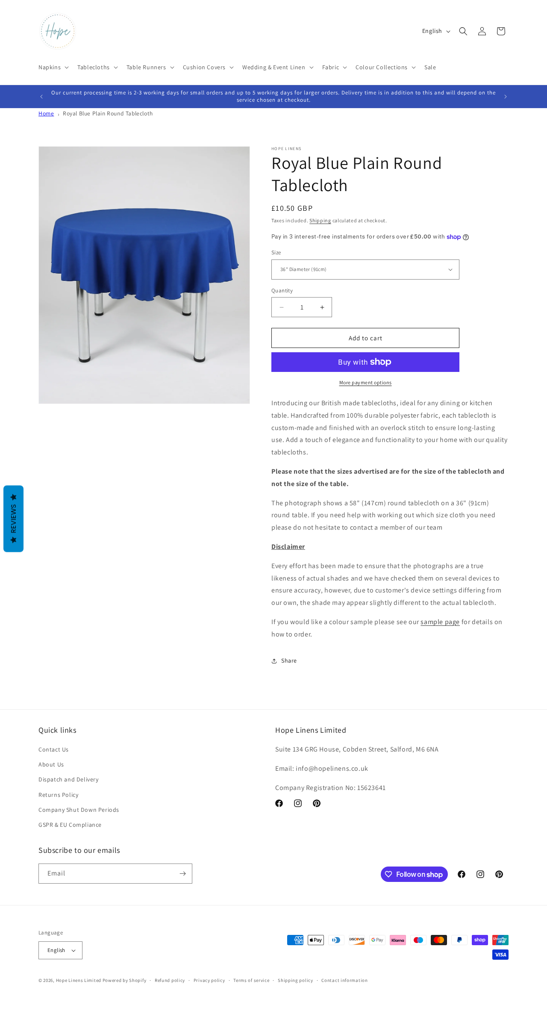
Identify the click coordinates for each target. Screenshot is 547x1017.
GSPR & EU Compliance (70, 824)
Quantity (282, 290)
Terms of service (251, 980)
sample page (440, 621)
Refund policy (170, 980)
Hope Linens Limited (78, 980)
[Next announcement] (505, 96)
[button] (52, 67)
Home (46, 113)
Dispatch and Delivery (68, 779)
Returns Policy (58, 795)
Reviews (13, 518)
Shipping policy (295, 980)
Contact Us (53, 749)
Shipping (320, 220)
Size (276, 252)
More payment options (365, 382)
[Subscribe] (182, 874)
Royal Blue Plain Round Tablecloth (108, 113)
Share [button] (289, 660)
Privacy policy (209, 980)
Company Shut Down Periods (78, 810)
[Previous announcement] (41, 96)
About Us (51, 764)
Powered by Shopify (125, 980)
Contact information (344, 980)
